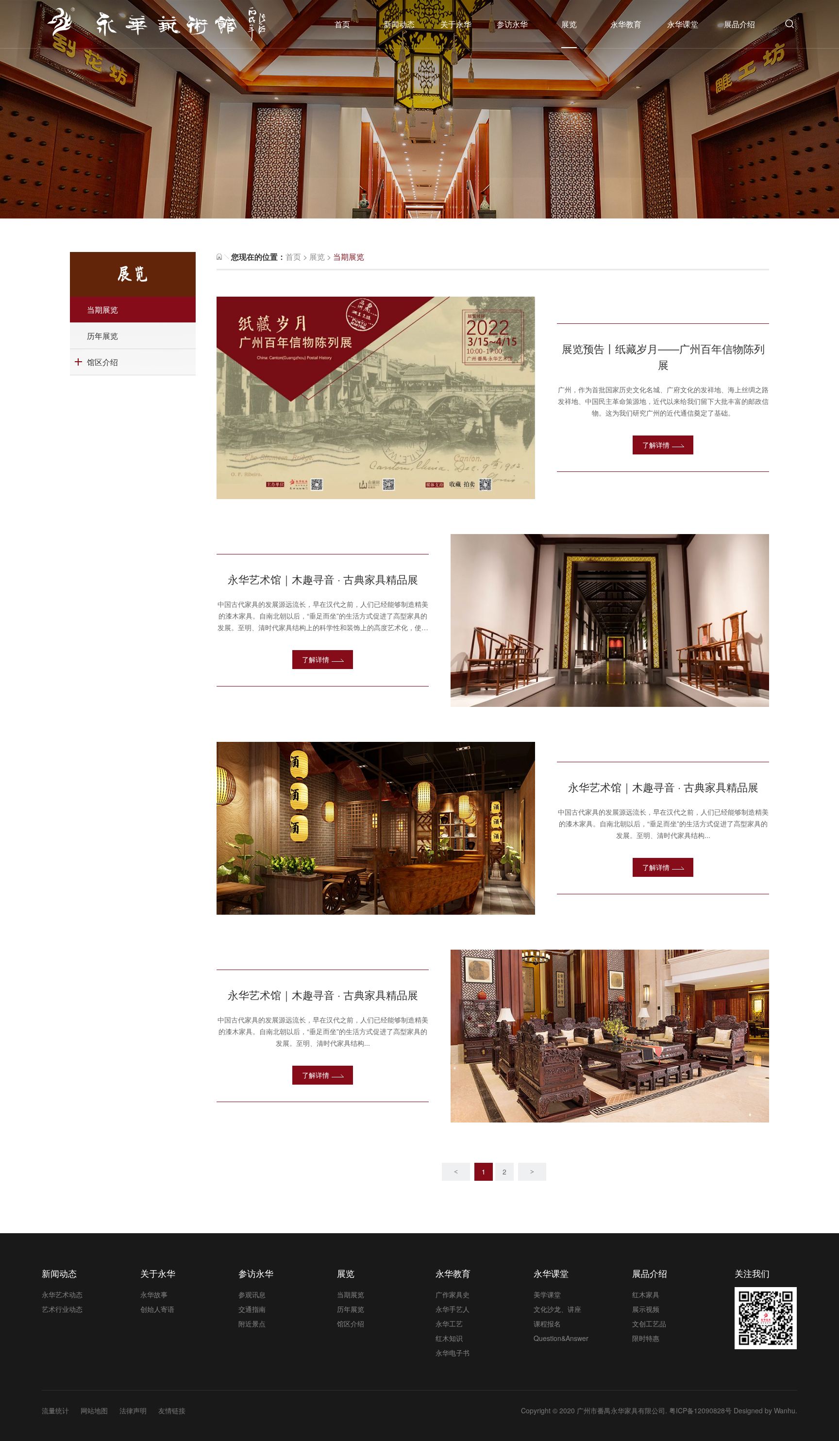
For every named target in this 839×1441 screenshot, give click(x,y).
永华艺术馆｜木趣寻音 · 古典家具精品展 (323, 578)
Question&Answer (561, 1338)
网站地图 (94, 1410)
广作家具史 (453, 1294)
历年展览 (102, 335)
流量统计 (55, 1410)
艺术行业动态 (62, 1309)
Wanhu (784, 1410)
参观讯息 (252, 1294)
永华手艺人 (453, 1309)
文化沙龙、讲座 (557, 1309)
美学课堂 (547, 1294)
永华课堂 (682, 24)
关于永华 (455, 24)
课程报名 (547, 1323)
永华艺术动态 (62, 1294)
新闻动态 (399, 24)
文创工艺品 (649, 1323)
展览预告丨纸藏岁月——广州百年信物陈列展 (663, 356)
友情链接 (171, 1410)
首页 (342, 24)
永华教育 (625, 24)
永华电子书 (453, 1352)
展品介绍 (739, 24)
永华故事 (154, 1294)
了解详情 (656, 445)
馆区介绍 (102, 362)
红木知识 (449, 1338)
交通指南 (252, 1309)
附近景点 (252, 1323)
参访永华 (512, 24)
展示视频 (645, 1309)
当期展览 (102, 309)
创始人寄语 (157, 1309)
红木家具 (645, 1294)
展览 (569, 24)
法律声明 (133, 1410)
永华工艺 (449, 1323)
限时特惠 (645, 1338)
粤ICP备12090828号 (700, 1410)
